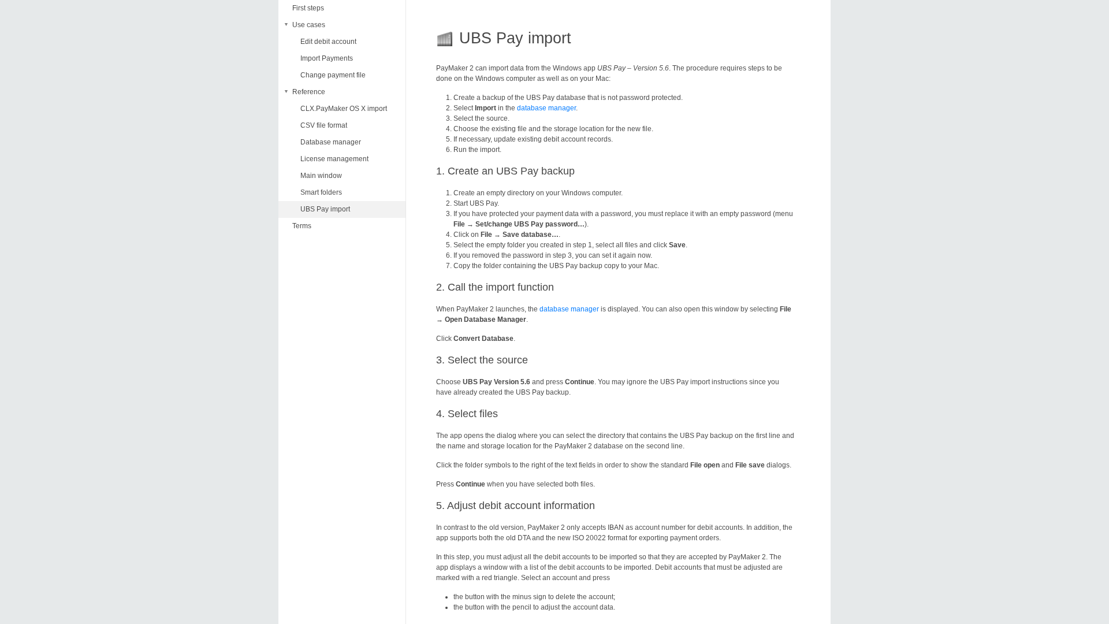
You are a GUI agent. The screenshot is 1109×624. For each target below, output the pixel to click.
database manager (546, 108)
